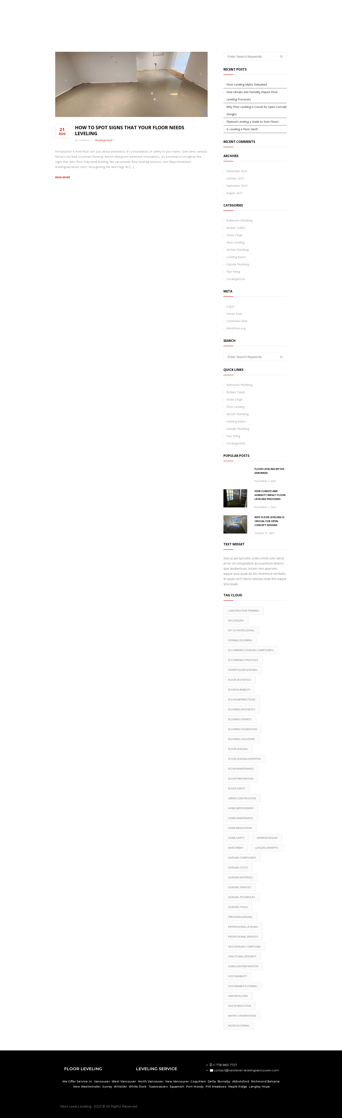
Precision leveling (240, 917)
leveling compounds (242, 857)
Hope (266, 1086)
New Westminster (87, 1086)
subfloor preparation (243, 966)
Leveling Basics (236, 257)
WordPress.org (235, 328)
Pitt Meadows (215, 1086)
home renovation (240, 828)
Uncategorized (103, 140)
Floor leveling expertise (244, 759)
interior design (267, 838)
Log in (230, 306)
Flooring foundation (242, 729)
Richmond (258, 1081)
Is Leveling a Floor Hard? (242, 129)
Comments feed (236, 321)
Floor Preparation (240, 778)
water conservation (242, 1015)
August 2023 (234, 193)
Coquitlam (198, 1081)
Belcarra (273, 1081)
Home (280, 18)
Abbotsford (240, 1081)
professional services (243, 936)
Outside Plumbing (237, 264)
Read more (62, 177)
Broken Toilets (235, 228)
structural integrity (242, 956)
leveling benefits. (267, 847)
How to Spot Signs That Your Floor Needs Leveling (129, 130)
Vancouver (102, 1081)
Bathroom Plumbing (239, 220)
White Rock (138, 1086)
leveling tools (238, 907)
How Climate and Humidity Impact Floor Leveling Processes (252, 95)
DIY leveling (236, 620)
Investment (235, 847)
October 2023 (235, 178)
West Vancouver (124, 1081)
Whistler (120, 1086)
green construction (242, 798)
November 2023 (236, 171)
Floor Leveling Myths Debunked (246, 84)
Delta (212, 1081)
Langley (255, 1086)
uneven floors (238, 996)
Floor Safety (236, 788)
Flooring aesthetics (241, 709)
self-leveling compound (244, 946)
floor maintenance (241, 768)
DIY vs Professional (241, 630)
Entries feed (234, 314)
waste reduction (239, 1006)
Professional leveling (243, 927)
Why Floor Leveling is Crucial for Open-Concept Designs (256, 110)
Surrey (107, 1086)
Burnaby (224, 1081)
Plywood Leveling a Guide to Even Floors (252, 121)
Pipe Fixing (233, 271)
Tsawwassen (158, 1086)
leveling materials (240, 877)
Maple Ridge (237, 1086)
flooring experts (240, 719)
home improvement (241, 808)
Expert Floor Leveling (242, 670)
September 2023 (237, 186)
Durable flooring (240, 640)
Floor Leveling (235, 242)
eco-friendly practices (243, 660)
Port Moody (195, 1086)
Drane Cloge (234, 235)
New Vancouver (177, 1081)
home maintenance (240, 818)
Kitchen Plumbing (237, 250)
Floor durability (239, 689)
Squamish (177, 1086)
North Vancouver (150, 1081)
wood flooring (238, 1025)
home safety (236, 838)
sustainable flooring (242, 986)
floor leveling (238, 749)
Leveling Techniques (241, 897)
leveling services (239, 887)
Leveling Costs (238, 867)
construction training (243, 610)
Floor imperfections (242, 699)
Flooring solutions (241, 739)
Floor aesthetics (239, 680)
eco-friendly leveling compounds (250, 650)
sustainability (237, 976)
